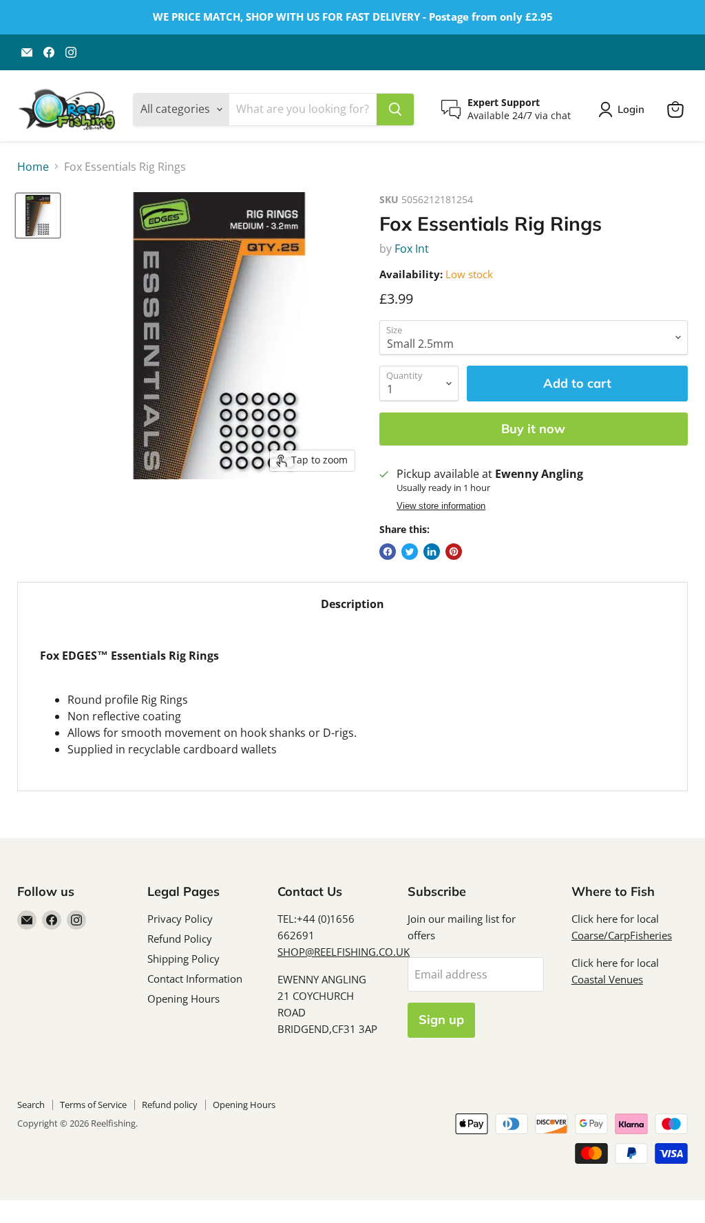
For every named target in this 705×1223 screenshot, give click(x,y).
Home (33, 166)
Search (31, 1104)
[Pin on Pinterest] (453, 551)
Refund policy (170, 1104)
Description (352, 604)
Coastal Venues (607, 979)
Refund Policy (179, 938)
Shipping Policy (183, 958)
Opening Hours (183, 998)
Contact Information (194, 978)
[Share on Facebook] (387, 551)
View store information (441, 506)
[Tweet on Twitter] (409, 551)
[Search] (395, 109)
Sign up (441, 1019)
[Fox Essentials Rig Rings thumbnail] (38, 216)
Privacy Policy (180, 919)
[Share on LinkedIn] (431, 551)
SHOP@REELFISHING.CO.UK (343, 952)
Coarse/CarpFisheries (621, 935)
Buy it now (533, 429)
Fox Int (411, 248)
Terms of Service (93, 1104)
